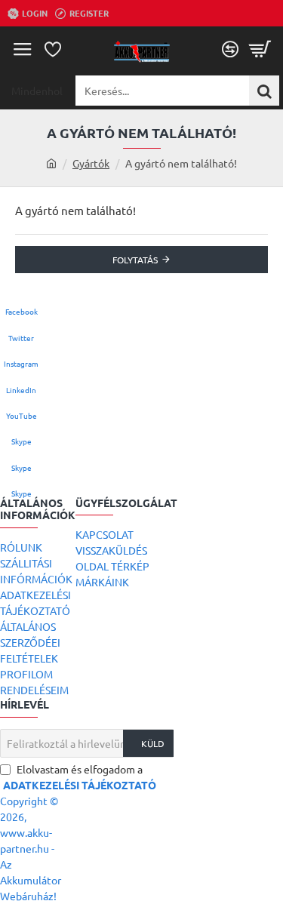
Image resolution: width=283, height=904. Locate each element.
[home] (51, 163)
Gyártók (90, 163)
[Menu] (22, 49)
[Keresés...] (264, 90)
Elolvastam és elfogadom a (79, 777)
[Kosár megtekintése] (260, 49)
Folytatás (135, 260)
